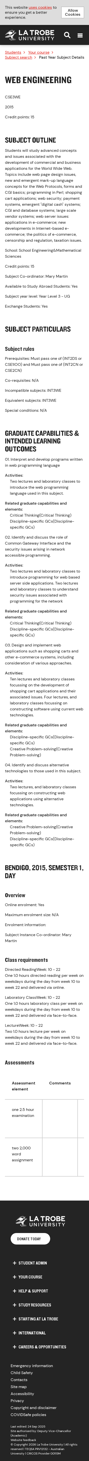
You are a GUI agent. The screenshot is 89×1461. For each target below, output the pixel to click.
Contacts (19, 1379)
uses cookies (40, 7)
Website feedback (23, 1440)
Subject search (18, 57)
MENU (80, 35)
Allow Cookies (72, 12)
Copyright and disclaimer (34, 1407)
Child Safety (22, 1372)
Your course (38, 52)
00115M (55, 1454)
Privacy (17, 1400)
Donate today (29, 1238)
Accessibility (22, 1393)
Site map (19, 1386)
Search (67, 35)
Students (13, 52)
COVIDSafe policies (28, 1414)
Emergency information (32, 1365)
